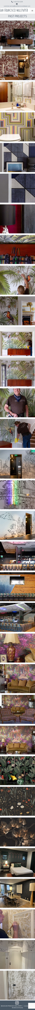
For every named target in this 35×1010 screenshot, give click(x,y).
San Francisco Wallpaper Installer (11, 11)
